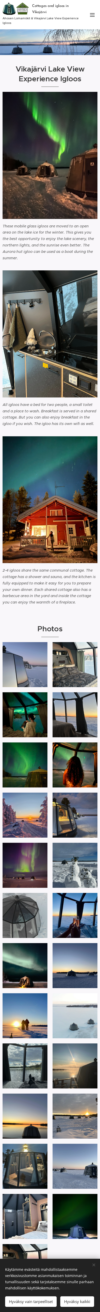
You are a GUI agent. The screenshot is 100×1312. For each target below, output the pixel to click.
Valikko (92, 15)
